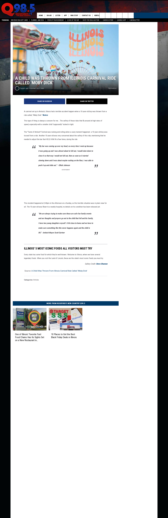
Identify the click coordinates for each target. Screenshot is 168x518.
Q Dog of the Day (73, 20)
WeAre (45, 115)
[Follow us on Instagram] (119, 15)
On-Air (49, 15)
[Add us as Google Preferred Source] (108, 15)
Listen (57, 15)
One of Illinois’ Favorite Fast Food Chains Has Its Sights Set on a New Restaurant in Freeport (29, 337)
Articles (36, 280)
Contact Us (86, 15)
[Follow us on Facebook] (114, 15)
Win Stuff (74, 15)
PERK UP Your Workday (55, 20)
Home (41, 15)
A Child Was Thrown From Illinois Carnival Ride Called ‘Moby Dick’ (59, 271)
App (65, 15)
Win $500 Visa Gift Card (19, 20)
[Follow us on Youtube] (131, 15)
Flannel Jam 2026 (37, 20)
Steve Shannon (101, 264)
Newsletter (99, 15)
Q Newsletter (135, 20)
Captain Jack (24, 88)
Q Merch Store (108, 20)
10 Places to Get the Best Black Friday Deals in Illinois (64, 336)
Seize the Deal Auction (91, 20)
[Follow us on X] (125, 15)
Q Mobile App (121, 20)
